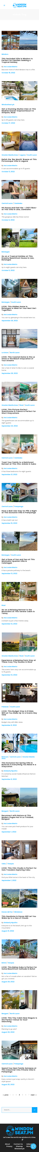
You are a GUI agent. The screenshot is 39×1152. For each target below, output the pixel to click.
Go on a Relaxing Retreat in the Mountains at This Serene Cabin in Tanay (18, 611)
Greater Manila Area (10, 155)
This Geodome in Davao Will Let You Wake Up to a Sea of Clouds (19, 917)
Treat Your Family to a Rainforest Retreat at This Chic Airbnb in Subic (19, 463)
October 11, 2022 (8, 172)
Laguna (22, 155)
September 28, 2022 (10, 373)
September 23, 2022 (10, 426)
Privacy (9, 1146)
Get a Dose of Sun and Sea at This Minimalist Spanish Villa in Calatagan (18, 561)
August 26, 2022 (8, 1032)
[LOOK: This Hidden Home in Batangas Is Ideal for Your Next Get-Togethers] (19, 297)
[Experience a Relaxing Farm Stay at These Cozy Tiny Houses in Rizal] (19, 651)
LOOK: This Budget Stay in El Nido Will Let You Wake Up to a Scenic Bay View (19, 713)
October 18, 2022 (8, 73)
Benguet (5, 811)
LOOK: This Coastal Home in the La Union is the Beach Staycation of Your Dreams (18, 359)
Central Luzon (7, 203)
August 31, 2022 (8, 931)
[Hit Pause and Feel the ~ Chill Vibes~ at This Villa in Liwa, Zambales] (19, 198)
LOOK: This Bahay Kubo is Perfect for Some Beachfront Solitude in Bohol (19, 968)
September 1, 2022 (9, 832)
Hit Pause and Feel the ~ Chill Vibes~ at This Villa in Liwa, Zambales (19, 209)
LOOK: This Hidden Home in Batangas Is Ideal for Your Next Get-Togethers (19, 308)
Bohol (4, 963)
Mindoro (5, 54)
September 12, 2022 (9, 624)
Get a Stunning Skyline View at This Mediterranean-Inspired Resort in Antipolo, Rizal (19, 111)
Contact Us (18, 1144)
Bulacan (5, 757)
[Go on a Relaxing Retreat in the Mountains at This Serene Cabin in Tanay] (19, 600)
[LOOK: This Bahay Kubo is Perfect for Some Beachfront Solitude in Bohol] (19, 958)
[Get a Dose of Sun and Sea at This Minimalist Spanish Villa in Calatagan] (19, 550)
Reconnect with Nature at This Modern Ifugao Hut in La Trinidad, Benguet (18, 817)
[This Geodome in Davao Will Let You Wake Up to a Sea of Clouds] (19, 907)
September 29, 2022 (10, 321)
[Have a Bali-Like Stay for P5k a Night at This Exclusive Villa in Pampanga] (19, 501)
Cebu (4, 864)
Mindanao (18, 912)
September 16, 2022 (9, 523)
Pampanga (18, 506)
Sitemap (19, 1146)
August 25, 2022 (8, 1084)
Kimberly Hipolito (10, 771)
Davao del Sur (7, 912)
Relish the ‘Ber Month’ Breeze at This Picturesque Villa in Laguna (19, 160)
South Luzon (32, 155)
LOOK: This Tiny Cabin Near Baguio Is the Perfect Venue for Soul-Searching (19, 1020)
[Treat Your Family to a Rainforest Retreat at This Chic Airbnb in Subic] (19, 453)
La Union (5, 352)
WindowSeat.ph (8, 104)
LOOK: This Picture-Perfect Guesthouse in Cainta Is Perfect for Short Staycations (19, 411)
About (7, 1144)
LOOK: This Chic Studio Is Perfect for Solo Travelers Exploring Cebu (19, 869)
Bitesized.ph (19, 1149)
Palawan (5, 707)
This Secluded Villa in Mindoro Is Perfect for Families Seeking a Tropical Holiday (17, 60)
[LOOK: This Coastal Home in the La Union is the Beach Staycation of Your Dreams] (19, 348)
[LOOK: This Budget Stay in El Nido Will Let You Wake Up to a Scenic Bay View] (19, 702)
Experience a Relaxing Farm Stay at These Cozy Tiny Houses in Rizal (19, 661)
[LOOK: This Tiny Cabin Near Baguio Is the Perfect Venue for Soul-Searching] (19, 1009)
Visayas (10, 864)
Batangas (6, 252)
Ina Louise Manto (10, 67)
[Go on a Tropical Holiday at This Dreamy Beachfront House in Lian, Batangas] (19, 247)
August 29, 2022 (8, 982)
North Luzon (15, 352)
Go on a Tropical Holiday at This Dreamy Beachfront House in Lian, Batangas (18, 258)
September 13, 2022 (9, 573)
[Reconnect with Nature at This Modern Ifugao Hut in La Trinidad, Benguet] (19, 806)
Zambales (18, 203)
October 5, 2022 (8, 270)
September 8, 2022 (9, 725)
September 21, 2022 (9, 474)
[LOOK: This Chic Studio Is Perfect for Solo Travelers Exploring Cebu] (19, 859)
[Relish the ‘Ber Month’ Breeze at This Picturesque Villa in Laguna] (19, 150)
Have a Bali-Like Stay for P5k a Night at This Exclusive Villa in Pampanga (19, 512)
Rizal (21, 405)
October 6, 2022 (8, 220)
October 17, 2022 (8, 123)
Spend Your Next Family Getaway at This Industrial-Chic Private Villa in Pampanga (19, 1070)
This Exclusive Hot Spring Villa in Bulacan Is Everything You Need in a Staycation (19, 765)
